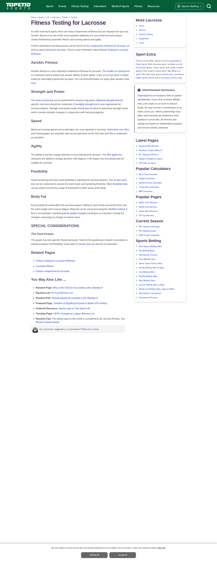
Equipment (144, 39)
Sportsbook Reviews (148, 297)
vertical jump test (44, 100)
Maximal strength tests (108, 100)
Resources (154, 6)
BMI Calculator (145, 191)
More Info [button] (161, 548)
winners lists (167, 74)
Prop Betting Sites (147, 259)
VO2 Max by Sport (147, 163)
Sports (49, 6)
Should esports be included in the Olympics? (75, 298)
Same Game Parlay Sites (150, 263)
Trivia (141, 43)
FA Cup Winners (146, 215)
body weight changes (75, 213)
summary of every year (171, 78)
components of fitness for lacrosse (108, 46)
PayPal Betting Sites (148, 276)
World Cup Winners (148, 207)
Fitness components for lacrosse (53, 271)
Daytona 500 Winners (149, 146)
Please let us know (90, 329)
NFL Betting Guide (147, 231)
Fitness (138, 6)
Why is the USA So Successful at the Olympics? (78, 287)
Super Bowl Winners (148, 211)
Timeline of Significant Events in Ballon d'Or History (80, 303)
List (47, 17)
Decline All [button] (94, 555)
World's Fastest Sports (47, 322)
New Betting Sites (147, 280)
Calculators (100, 6)
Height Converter (147, 178)
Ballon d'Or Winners (148, 202)
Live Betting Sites (147, 272)
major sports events (145, 78)
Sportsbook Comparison (150, 293)
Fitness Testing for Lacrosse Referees (55, 261)
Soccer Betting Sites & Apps (152, 285)
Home (33, 17)
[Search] (209, 6)
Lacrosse (56, 17)
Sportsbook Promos (148, 255)
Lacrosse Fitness (45, 266)
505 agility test (114, 154)
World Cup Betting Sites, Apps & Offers (157, 289)
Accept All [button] (122, 555)
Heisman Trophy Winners (150, 150)
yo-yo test (108, 75)
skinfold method (116, 209)
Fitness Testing (79, 6)
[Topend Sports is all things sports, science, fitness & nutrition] (18, 6)
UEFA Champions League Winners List (73, 313)
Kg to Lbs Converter (148, 174)
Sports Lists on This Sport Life (74, 308)
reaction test (84, 244)
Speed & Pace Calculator (150, 183)
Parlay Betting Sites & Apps (151, 268)
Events (62, 6)
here (33, 83)
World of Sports (120, 6)
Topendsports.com (147, 95)
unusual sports (145, 68)
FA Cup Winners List (62, 293)
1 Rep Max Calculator (149, 187)
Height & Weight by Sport (150, 159)
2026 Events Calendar (149, 235)
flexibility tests (120, 184)
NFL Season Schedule (149, 227)
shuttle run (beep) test (118, 71)
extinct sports (159, 68)
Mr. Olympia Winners (148, 154)
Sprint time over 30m (118, 129)
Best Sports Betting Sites (150, 246)
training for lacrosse (55, 50)
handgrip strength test (86, 104)
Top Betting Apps (146, 251)
